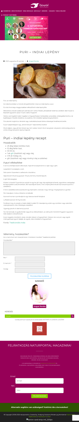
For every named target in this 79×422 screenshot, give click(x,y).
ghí (12, 153)
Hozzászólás (8, 240)
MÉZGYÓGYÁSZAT (16, 11)
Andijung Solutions (44, 415)
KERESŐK (44, 11)
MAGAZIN (52, 11)
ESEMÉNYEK (7, 11)
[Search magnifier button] (72, 316)
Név (5, 257)
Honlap (5, 269)
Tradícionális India (17, 223)
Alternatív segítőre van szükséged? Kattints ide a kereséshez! (39, 407)
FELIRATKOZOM (39, 396)
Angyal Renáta (34, 61)
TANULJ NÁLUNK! (60, 11)
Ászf (49, 416)
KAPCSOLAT (37, 11)
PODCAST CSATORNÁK (9, 15)
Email (12, 376)
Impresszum (42, 416)
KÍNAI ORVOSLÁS (28, 11)
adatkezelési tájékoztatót (48, 363)
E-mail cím (7, 263)
